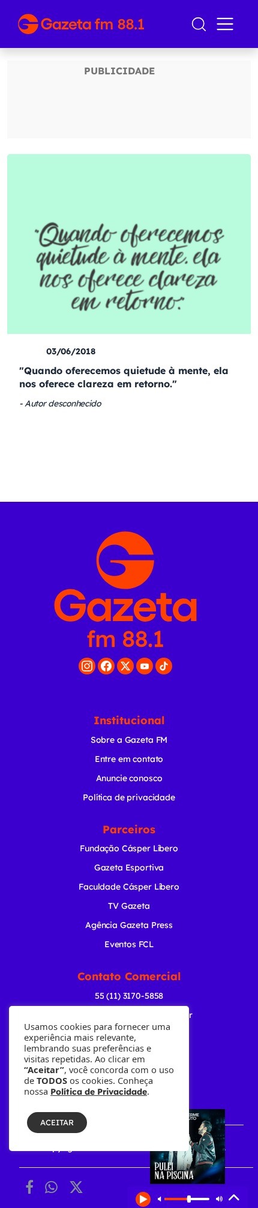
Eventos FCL (129, 944)
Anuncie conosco (129, 778)
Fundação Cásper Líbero (129, 848)
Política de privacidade (129, 797)
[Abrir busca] (199, 24)
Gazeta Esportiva (129, 867)
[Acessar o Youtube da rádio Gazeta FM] (144, 666)
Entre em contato (129, 759)
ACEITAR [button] (57, 1122)
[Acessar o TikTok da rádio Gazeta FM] (163, 666)
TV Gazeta (129, 905)
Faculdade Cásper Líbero (129, 886)
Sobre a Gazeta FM (129, 739)
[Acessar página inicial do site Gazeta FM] (99, 24)
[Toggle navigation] (227, 24)
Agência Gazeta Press (129, 925)
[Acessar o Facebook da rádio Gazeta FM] (106, 666)
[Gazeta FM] (125, 589)
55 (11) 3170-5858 (129, 995)
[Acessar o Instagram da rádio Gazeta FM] (87, 666)
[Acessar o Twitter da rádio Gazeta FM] (125, 666)
